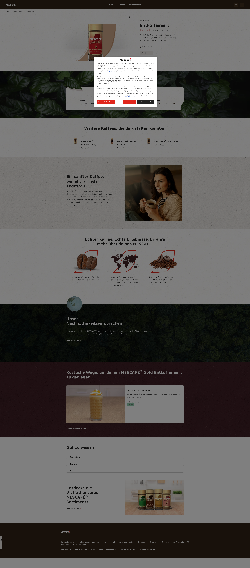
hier (110, 71)
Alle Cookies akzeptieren (146, 102)
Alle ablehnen (129, 102)
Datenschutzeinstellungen (106, 102)
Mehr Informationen (130, 96)
